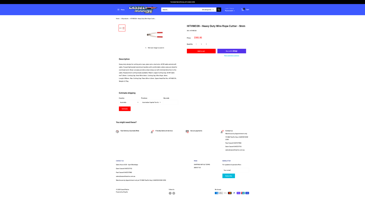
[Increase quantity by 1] (206, 44)
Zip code (166, 98)
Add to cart (201, 51)
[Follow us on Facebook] (170, 193)
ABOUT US (197, 167)
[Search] (218, 9)
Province (144, 98)
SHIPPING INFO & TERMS (202, 164)
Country (121, 98)
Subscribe (228, 176)
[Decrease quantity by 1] (196, 44)
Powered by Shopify (122, 192)
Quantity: (190, 44)
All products (124, 18)
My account (229, 10)
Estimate (125, 109)
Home (117, 18)
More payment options (231, 55)
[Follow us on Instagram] (173, 193)
